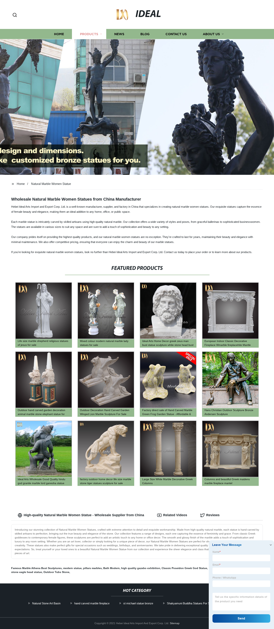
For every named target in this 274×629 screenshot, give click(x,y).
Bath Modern (111, 568)
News (119, 34)
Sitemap (174, 623)
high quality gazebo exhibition (140, 568)
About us (211, 34)
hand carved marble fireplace (91, 603)
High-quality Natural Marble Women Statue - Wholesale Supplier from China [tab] (84, 515)
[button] (14, 15)
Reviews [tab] (213, 515)
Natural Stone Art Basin (46, 603)
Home (59, 34)
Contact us (176, 34)
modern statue (72, 568)
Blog (144, 34)
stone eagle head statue (26, 572)
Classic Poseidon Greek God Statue (184, 568)
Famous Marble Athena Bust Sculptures (36, 568)
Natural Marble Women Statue (51, 183)
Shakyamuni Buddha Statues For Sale (190, 603)
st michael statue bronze (138, 603)
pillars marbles (92, 568)
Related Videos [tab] (175, 515)
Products (89, 34)
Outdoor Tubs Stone (56, 572)
